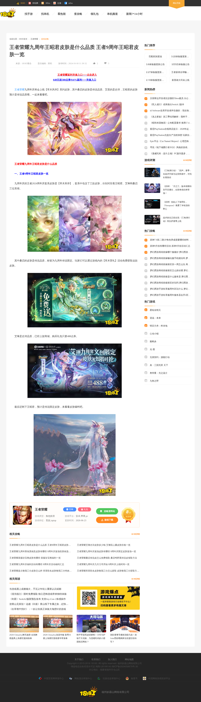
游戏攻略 (45, 39)
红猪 (59, 3)
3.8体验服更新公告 (155, 64)
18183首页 (23, 39)
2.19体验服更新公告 (156, 79)
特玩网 (35, 3)
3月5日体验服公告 (181, 64)
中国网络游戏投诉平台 (159, 678)
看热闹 (62, 13)
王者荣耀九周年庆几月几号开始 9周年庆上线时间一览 (103, 564)
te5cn (71, 3)
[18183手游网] (8, 13)
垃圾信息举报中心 (111, 678)
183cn (48, 3)
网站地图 (129, 659)
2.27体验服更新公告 (156, 72)
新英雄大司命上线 (180, 79)
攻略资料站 (109, 511)
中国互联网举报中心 (54, 678)
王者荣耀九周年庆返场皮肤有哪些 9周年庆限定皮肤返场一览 (106, 551)
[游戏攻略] (135, 534)
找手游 (29, 13)
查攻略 (78, 13)
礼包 (86, 509)
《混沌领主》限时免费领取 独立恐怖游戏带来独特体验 (38, 594)
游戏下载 (108, 520)
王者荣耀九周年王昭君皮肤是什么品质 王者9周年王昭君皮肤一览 (40, 544)
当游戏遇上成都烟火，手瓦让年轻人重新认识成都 (35, 589)
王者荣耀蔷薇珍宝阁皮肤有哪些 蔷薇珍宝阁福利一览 (35, 557)
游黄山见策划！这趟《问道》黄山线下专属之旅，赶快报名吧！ (39, 604)
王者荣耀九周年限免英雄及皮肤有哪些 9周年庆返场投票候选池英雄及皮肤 (40, 551)
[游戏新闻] (135, 579)
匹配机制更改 (155, 56)
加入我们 (112, 659)
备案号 (134, 678)
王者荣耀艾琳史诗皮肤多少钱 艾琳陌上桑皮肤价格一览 (103, 544)
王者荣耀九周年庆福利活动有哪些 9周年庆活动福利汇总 (36, 564)
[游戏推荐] (187, 160)
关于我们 (79, 659)
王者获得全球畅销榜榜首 (181, 72)
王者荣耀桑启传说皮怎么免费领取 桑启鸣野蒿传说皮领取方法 (107, 557)
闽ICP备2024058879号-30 (125, 666)
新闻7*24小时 (134, 13)
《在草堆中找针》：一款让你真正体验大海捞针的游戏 (37, 609)
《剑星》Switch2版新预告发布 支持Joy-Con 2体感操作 (37, 599)
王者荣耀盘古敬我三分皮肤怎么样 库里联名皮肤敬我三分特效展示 (40, 570)
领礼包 (95, 13)
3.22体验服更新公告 (181, 56)
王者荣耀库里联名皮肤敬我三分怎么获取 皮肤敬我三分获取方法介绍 (108, 570)
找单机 (45, 13)
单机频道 (112, 13)
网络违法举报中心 (83, 678)
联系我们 (96, 659)
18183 (22, 3)
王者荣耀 (34, 39)
